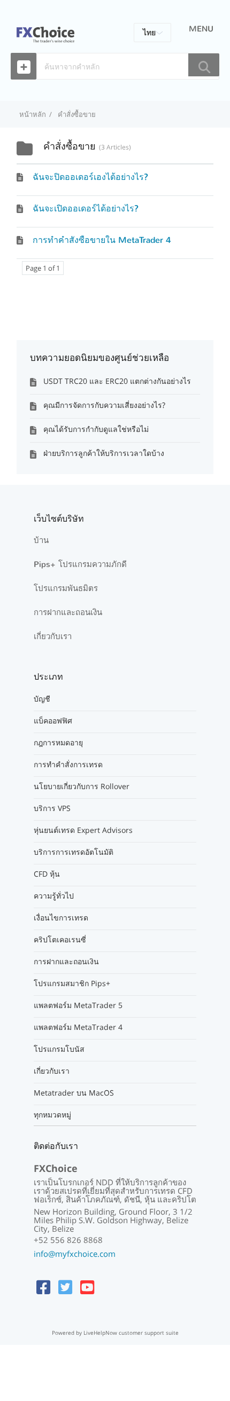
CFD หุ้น (47, 874)
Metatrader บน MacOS (74, 1093)
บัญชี (42, 699)
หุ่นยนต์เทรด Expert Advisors (83, 830)
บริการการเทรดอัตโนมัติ (73, 852)
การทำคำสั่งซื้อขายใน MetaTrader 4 (102, 240)
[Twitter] (65, 1287)
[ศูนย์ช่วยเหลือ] (45, 28)
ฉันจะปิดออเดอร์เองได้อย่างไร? (90, 177)
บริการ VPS (52, 808)
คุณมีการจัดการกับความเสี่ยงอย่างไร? (104, 405)
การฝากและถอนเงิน (68, 612)
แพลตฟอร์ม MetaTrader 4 (78, 1027)
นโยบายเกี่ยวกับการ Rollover (81, 786)
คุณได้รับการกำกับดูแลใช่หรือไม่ (96, 429)
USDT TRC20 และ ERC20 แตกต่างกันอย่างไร (117, 381)
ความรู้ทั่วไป (54, 896)
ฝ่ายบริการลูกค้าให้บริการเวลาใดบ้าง (103, 453)
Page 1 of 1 (43, 268)
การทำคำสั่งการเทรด (68, 764)
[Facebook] (43, 1287)
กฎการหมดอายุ (58, 742)
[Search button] (203, 64)
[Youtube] (87, 1287)
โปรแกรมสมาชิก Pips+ (72, 983)
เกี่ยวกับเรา (53, 636)
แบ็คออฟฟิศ (53, 721)
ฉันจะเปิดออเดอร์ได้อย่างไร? (86, 208)
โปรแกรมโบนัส (59, 1049)
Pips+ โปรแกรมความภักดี (80, 564)
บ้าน (41, 540)
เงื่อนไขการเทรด (61, 918)
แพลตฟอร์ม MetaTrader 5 (78, 1005)
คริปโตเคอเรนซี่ (60, 939)
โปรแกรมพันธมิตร (66, 588)
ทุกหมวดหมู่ (52, 1115)
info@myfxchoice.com (75, 1253)
